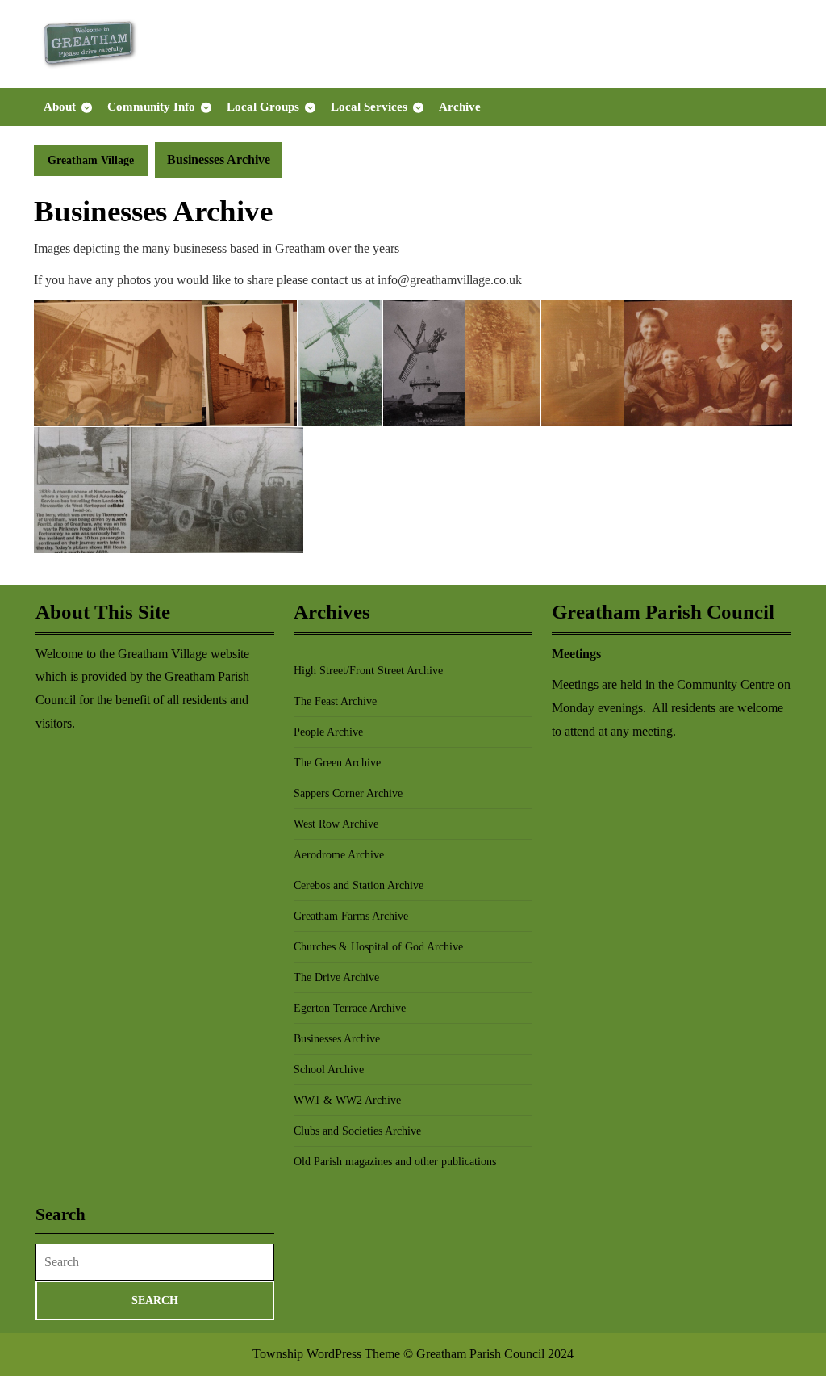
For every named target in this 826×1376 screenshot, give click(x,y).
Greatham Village (91, 160)
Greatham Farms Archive (351, 916)
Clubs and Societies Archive (357, 1131)
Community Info (151, 106)
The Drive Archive (336, 977)
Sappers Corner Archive (348, 793)
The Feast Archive (335, 701)
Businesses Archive (337, 1039)
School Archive (329, 1069)
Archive (460, 106)
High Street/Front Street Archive (368, 671)
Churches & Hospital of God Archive (378, 947)
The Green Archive (337, 763)
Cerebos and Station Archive (358, 885)
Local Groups (263, 106)
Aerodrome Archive (339, 855)
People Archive (328, 732)
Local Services (369, 106)
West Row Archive (336, 824)
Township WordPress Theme (326, 1354)
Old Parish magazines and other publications (395, 1162)
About (60, 106)
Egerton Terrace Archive (350, 1008)
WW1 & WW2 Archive (347, 1100)
